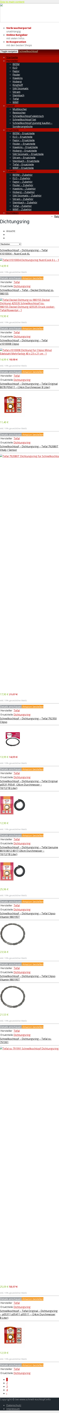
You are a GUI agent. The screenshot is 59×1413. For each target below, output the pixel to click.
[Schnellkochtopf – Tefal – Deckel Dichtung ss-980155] (29, 310)
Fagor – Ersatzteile (24, 140)
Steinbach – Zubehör (25, 202)
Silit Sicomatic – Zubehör (27, 195)
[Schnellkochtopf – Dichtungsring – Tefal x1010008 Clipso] (29, 353)
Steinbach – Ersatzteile (26, 161)
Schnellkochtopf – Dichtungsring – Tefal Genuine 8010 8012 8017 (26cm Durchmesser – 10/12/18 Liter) (29, 851)
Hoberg (17, 81)
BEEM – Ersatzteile (24, 133)
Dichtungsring (22, 286)
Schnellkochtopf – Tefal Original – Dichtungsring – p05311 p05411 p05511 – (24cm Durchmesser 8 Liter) (29, 1314)
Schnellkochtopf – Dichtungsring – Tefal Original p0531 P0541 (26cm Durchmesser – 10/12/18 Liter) (29, 784)
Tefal (16, 99)
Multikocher (20, 109)
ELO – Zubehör (21, 178)
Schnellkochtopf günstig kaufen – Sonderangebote (32, 124)
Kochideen (12, 213)
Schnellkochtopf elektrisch (28, 116)
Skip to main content (12, 1)
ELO (15, 67)
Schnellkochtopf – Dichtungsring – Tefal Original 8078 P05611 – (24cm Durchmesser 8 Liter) (29, 385)
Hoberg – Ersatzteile (25, 150)
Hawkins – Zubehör (24, 188)
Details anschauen (11, 278)
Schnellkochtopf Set (24, 119)
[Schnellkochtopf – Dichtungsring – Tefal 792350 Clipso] (12, 751)
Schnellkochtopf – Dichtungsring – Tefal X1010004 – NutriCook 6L (24, 252)
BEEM (16, 64)
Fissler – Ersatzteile (24, 143)
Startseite (12, 57)
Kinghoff (18, 85)
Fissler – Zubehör (23, 185)
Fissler (16, 74)
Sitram (16, 92)
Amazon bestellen (32, 278)
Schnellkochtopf (28, 51)
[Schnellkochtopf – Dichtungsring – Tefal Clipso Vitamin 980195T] (12, 946)
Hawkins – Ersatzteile (25, 147)
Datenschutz (13, 1405)
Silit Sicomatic (20, 88)
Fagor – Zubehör (23, 181)
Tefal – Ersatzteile (23, 164)
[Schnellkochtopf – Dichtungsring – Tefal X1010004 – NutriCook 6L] (29, 260)
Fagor (16, 71)
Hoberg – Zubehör (24, 192)
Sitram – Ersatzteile (24, 157)
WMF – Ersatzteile (23, 168)
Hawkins (18, 78)
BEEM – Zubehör (23, 175)
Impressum (13, 1408)
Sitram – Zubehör (23, 199)
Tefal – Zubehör (22, 206)
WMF (16, 102)
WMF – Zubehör (22, 209)
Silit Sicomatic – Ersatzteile (28, 154)
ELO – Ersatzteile (22, 137)
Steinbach (18, 95)
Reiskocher (19, 112)
